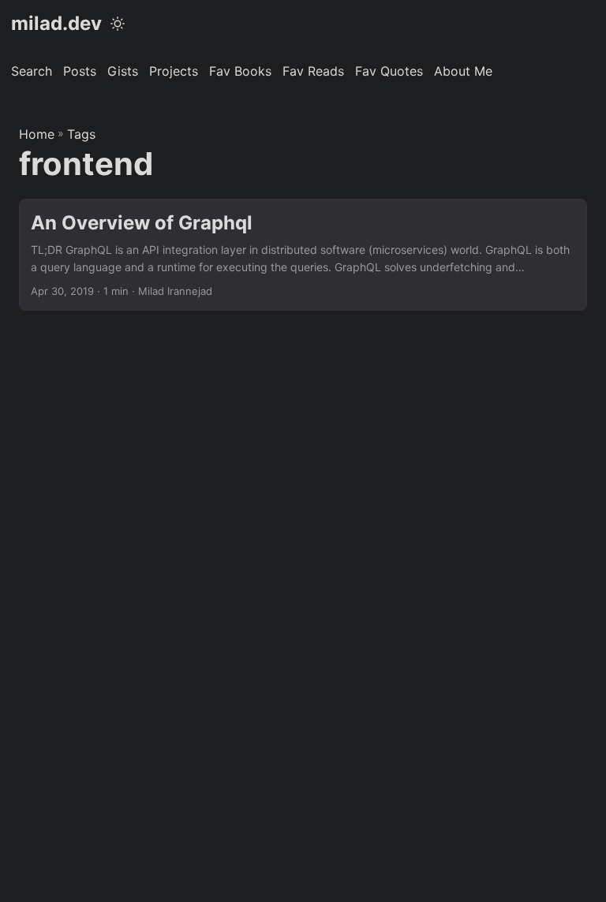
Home (36, 134)
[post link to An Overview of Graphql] (303, 255)
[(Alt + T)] (117, 23)
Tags (81, 134)
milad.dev (56, 23)
